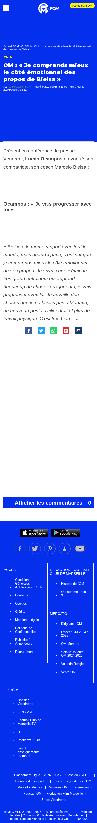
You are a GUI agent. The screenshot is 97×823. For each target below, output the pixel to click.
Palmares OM (58, 787)
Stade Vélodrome (53, 800)
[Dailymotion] (65, 553)
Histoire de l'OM (72, 584)
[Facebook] (20, 553)
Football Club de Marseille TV (29, 722)
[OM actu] (48, 5)
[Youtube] (80, 553)
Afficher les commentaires (53, 503)
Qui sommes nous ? (74, 593)
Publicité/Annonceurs (51, 815)
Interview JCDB (29, 740)
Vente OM (68, 672)
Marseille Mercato (30, 787)
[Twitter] (35, 553)
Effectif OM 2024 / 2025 (74, 633)
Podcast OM (32, 793)
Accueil (7, 46)
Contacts (21, 595)
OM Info (19, 46)
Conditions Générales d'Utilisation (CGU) (28, 583)
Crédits (20, 611)
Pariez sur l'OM (82, 5)
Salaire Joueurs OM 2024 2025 (72, 653)
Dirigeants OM (71, 624)
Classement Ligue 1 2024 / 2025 (37, 775)
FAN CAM (25, 712)
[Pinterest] (50, 553)
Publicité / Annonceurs (23, 641)
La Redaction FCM (19, 86)
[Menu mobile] (7, 8)
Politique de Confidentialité (25, 629)
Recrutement (24, 652)
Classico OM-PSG (78, 775)
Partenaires (80, 787)
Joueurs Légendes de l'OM (72, 781)
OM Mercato (70, 644)
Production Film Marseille (64, 793)
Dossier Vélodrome (25, 702)
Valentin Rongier (73, 664)
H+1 (21, 732)
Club (29, 46)
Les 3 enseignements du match (29, 752)
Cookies (21, 603)
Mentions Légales (28, 620)
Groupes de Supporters (31, 781)
